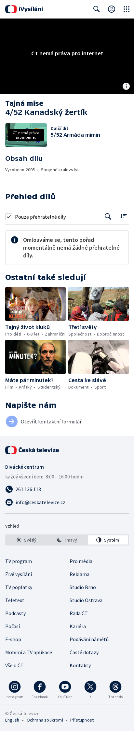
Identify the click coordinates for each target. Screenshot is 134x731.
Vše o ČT (14, 665)
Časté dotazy (84, 652)
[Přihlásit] (111, 9)
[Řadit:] (123, 216)
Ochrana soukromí (45, 720)
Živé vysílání (18, 574)
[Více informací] (126, 87)
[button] (35, 304)
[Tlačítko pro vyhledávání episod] (108, 217)
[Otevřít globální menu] (126, 9)
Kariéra (78, 626)
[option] (26, 540)
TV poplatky (18, 587)
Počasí (12, 626)
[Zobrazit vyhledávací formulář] (96, 9)
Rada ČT (79, 613)
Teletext (14, 600)
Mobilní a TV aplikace (28, 652)
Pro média (81, 561)
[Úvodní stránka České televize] (32, 450)
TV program (18, 561)
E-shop (13, 639)
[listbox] (67, 539)
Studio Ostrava (86, 600)
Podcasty (15, 613)
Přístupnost (82, 720)
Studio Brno (83, 587)
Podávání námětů (89, 639)
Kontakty (80, 665)
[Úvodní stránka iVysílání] (24, 9)
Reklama (79, 574)
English (12, 720)
